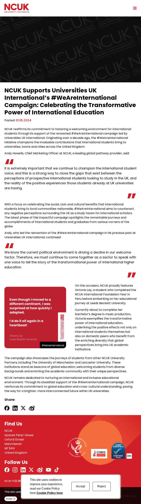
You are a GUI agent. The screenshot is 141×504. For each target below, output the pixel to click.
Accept (80, 486)
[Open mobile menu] (134, 8)
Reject (101, 486)
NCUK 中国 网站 (13, 481)
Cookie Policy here (50, 492)
